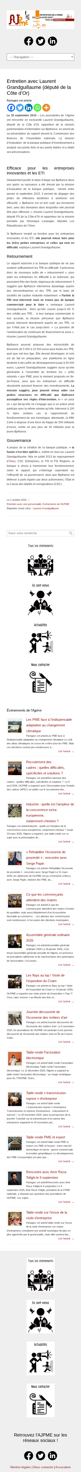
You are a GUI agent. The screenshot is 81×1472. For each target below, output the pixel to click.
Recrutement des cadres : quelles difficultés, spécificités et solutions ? (45, 767)
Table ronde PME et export (45, 1137)
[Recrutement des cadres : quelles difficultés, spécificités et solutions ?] (15, 768)
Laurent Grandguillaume (46, 508)
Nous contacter (43, 1467)
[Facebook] (11, 108)
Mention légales (20, 1467)
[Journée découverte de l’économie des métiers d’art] (15, 1018)
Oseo (12, 461)
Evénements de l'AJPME (56, 504)
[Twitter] (20, 108)
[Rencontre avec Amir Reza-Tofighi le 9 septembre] (15, 1178)
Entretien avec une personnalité (24, 504)
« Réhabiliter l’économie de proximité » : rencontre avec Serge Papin (46, 857)
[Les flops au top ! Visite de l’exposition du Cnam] (15, 981)
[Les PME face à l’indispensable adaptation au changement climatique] (15, 726)
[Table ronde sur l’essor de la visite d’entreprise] (15, 1218)
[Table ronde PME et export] (15, 1143)
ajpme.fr (40, 18)
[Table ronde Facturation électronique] (15, 1058)
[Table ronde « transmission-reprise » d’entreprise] (15, 1099)
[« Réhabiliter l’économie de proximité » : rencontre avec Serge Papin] (15, 858)
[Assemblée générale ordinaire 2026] (15, 941)
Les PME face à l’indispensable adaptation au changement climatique (49, 725)
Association (63, 1467)
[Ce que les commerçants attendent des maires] (15, 901)
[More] (46, 108)
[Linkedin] (29, 108)
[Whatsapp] (37, 108)
